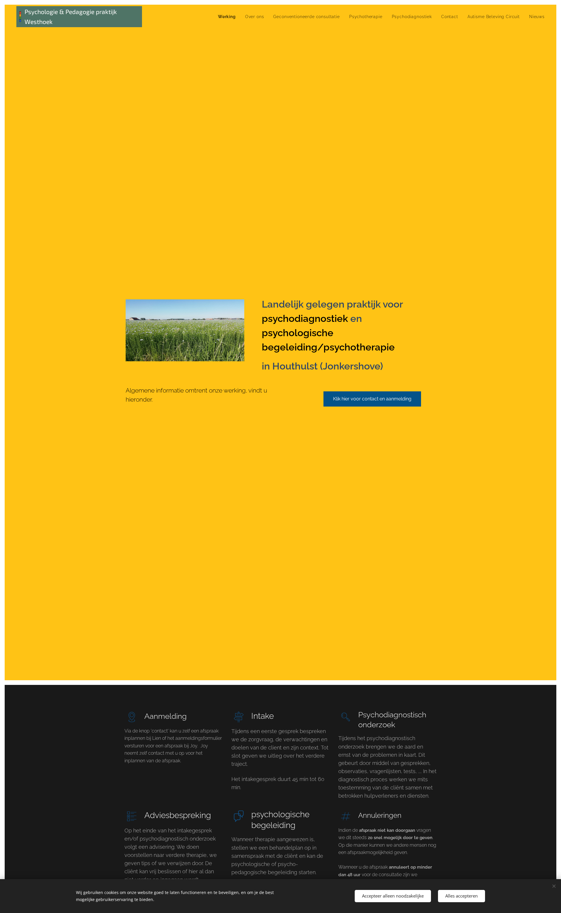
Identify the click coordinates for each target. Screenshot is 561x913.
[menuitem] (228, 16)
